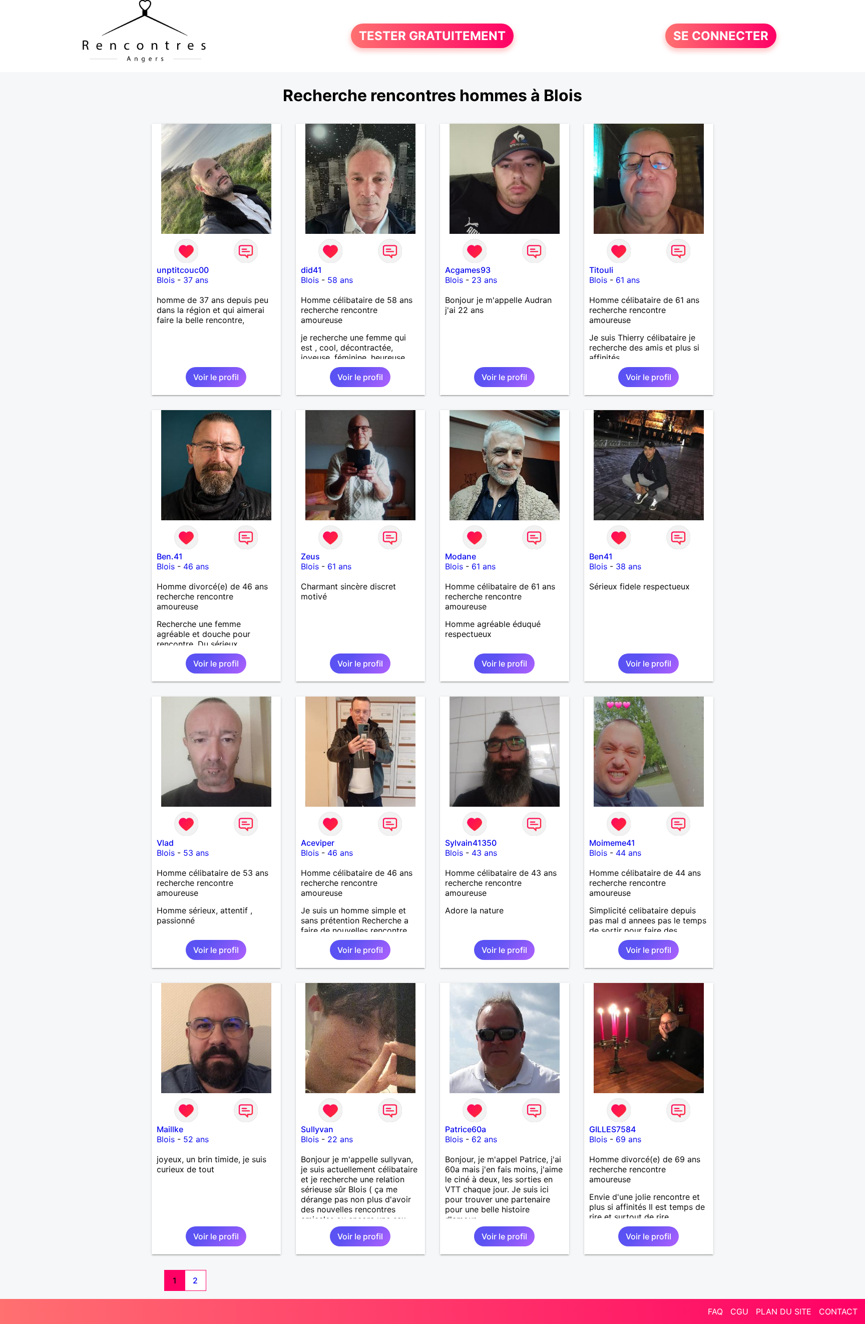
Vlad (165, 843)
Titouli (601, 270)
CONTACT (838, 1311)
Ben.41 (170, 556)
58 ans (340, 280)
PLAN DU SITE (783, 1311)
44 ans (628, 853)
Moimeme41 (612, 843)
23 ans (484, 280)
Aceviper (317, 843)
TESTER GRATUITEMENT (432, 36)
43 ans (484, 853)
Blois (166, 280)
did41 (311, 270)
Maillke (170, 1129)
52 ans (196, 1139)
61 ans (628, 280)
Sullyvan (317, 1129)
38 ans (628, 566)
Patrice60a (465, 1129)
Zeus (310, 556)
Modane (460, 556)
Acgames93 (468, 270)
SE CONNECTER (720, 36)
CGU (739, 1311)
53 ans (196, 853)
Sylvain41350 (471, 843)
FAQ (715, 1311)
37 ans (195, 280)
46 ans (196, 566)
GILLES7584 (612, 1129)
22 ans (340, 1139)
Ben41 (601, 556)
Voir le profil (216, 377)
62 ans (484, 1139)
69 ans (628, 1139)
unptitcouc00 (183, 270)
